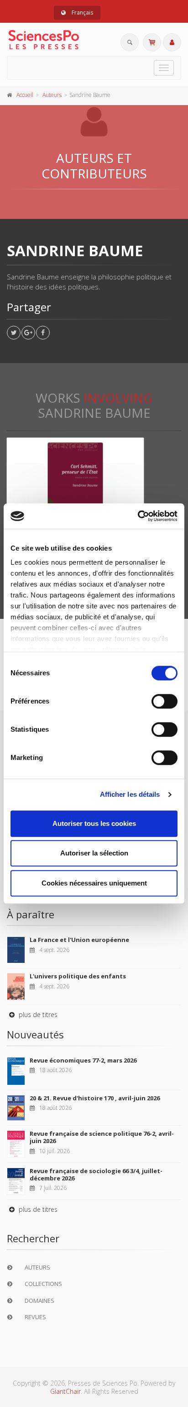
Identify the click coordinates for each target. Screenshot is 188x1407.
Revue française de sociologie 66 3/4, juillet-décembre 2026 (96, 1174)
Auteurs (52, 95)
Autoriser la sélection (94, 853)
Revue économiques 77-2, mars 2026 (83, 1060)
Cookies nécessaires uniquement (94, 883)
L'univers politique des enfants (78, 976)
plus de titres (37, 1014)
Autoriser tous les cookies (94, 823)
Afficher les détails (130, 794)
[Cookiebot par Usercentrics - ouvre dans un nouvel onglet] (138, 516)
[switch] (164, 701)
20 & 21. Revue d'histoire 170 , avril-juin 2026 (95, 1098)
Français (81, 12)
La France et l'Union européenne (79, 940)
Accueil (24, 95)
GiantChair (65, 1391)
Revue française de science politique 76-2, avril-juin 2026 (102, 1137)
